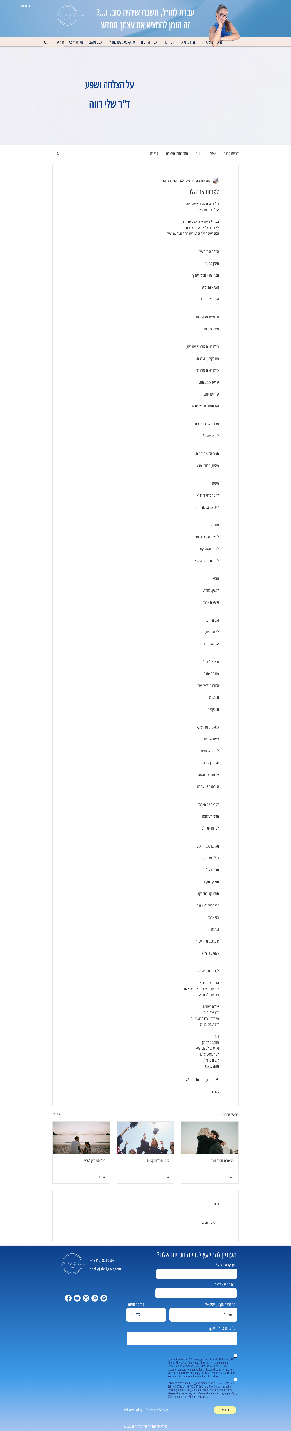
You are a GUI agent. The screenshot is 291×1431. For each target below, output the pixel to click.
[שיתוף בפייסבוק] (217, 1080)
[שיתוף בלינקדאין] (197, 1080)
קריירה (154, 153)
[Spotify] (103, 1298)
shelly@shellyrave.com (105, 1269)
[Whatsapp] (94, 1298)
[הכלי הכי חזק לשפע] (81, 1138)
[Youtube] (77, 1298)
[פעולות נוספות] (74, 180)
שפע (213, 153)
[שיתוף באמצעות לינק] (188, 1080)
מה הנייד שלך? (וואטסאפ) (220, 1304)
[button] (187, 42)
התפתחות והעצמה (177, 153)
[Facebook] (68, 1298)
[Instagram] (86, 1298)
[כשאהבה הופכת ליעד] (209, 1138)
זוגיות (199, 153)
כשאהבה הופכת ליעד (222, 1160)
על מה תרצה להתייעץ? (222, 1328)
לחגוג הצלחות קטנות (158, 1160)
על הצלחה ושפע (109, 85)
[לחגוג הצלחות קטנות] (145, 1138)
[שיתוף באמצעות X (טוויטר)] (207, 1080)
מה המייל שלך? (226, 1285)
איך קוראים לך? (226, 1265)
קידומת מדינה (136, 1304)
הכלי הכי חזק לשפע (94, 1160)
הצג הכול (56, 1114)
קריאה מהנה (231, 153)
